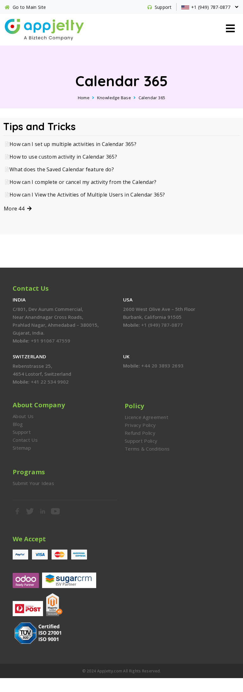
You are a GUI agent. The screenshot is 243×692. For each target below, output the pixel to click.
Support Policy (141, 441)
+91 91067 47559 (50, 340)
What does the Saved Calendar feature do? (61, 169)
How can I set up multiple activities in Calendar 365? (72, 144)
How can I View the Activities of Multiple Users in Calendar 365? (87, 194)
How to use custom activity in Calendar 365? (63, 156)
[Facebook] (17, 511)
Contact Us (25, 440)
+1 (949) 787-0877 (162, 325)
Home (84, 97)
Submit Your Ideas (33, 483)
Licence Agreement (146, 417)
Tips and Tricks (39, 126)
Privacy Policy (140, 425)
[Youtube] (55, 511)
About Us (23, 416)
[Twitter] (30, 511)
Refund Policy (140, 433)
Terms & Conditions (147, 449)
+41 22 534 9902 (50, 382)
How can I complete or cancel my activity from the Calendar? (83, 182)
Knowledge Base (114, 97)
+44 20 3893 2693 (162, 365)
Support (22, 432)
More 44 (15, 208)
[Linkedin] (43, 511)
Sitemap (22, 448)
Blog (18, 424)
